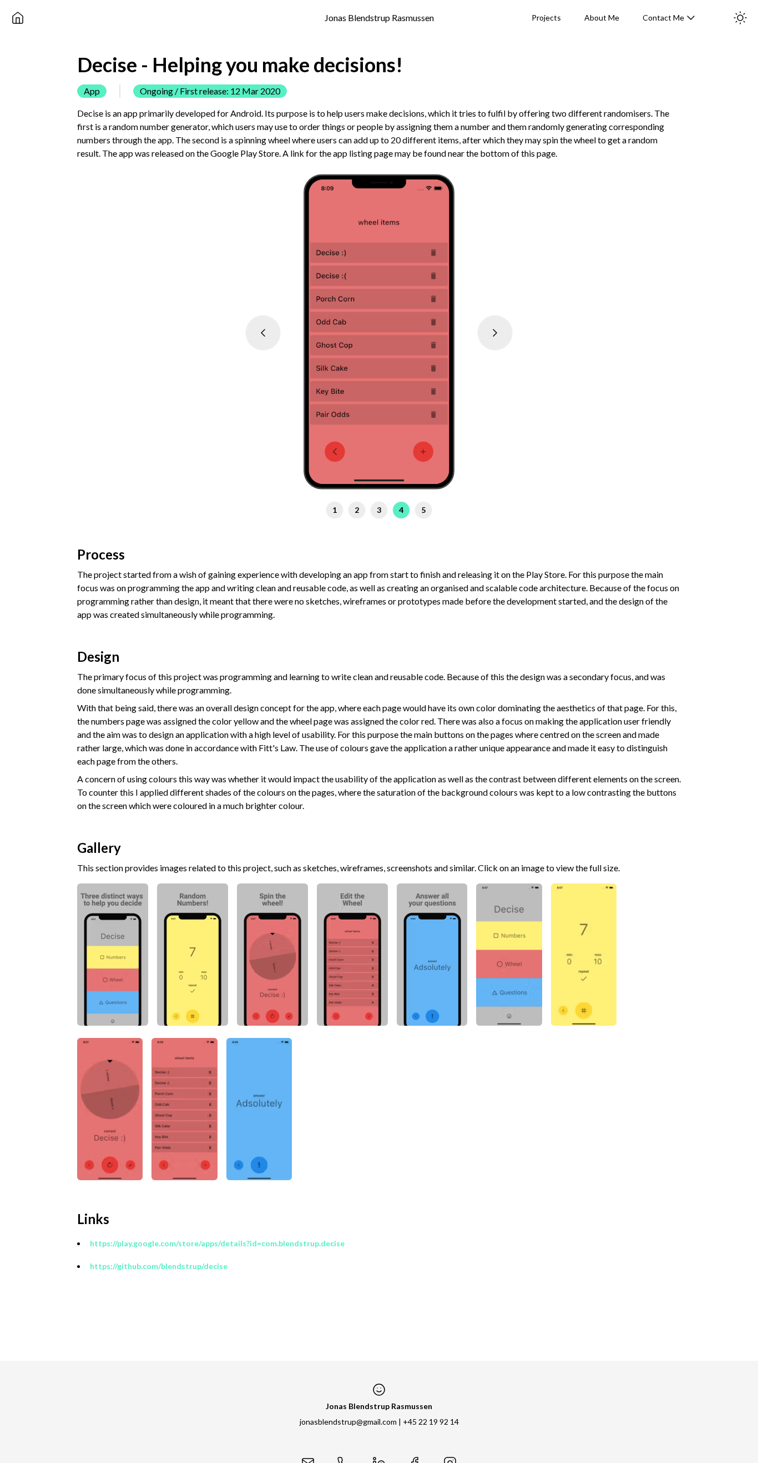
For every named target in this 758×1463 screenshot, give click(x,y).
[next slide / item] (495, 333)
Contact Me (663, 17)
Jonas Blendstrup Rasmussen (379, 17)
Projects (546, 17)
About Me (601, 17)
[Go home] (17, 17)
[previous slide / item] (263, 333)
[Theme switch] (740, 17)
